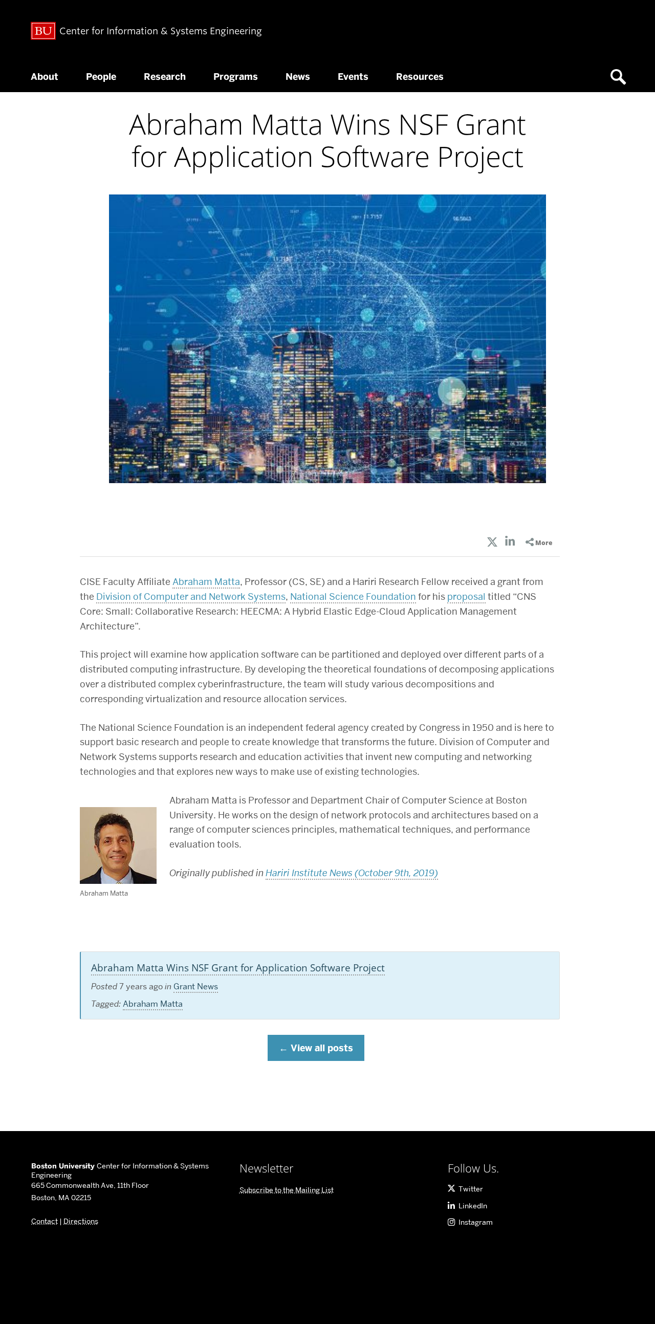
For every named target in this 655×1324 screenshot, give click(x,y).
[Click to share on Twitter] (492, 543)
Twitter (470, 1188)
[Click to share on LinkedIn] (510, 543)
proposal (466, 596)
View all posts (322, 1048)
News (298, 77)
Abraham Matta (206, 582)
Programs (235, 77)
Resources (420, 77)
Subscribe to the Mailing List (286, 1190)
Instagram (475, 1222)
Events (353, 77)
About (44, 77)
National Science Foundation (353, 596)
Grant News (195, 986)
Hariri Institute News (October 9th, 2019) (352, 873)
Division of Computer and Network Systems (191, 596)
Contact (44, 1221)
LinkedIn (472, 1205)
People (101, 77)
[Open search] (621, 76)
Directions (80, 1221)
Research (165, 77)
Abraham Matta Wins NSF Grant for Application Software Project (238, 967)
